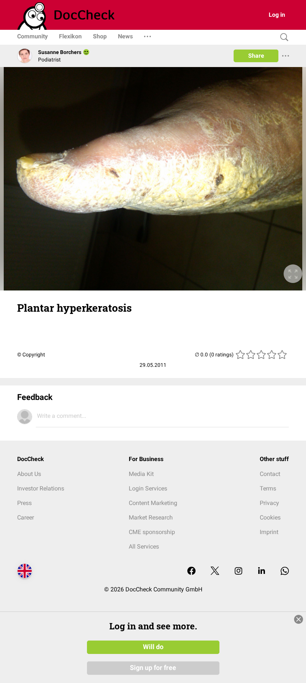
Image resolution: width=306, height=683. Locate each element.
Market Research (151, 517)
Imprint (269, 532)
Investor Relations (40, 488)
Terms (268, 488)
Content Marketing (153, 502)
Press (24, 502)
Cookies (270, 517)
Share (256, 55)
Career (25, 517)
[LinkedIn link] (261, 571)
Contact (270, 473)
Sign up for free (153, 667)
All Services (144, 546)
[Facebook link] (191, 571)
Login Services (148, 488)
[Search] (282, 37)
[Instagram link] (238, 571)
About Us (29, 473)
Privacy (269, 502)
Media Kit (141, 473)
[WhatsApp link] (285, 571)
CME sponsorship (152, 532)
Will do (153, 647)
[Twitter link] (214, 571)
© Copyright (31, 355)
